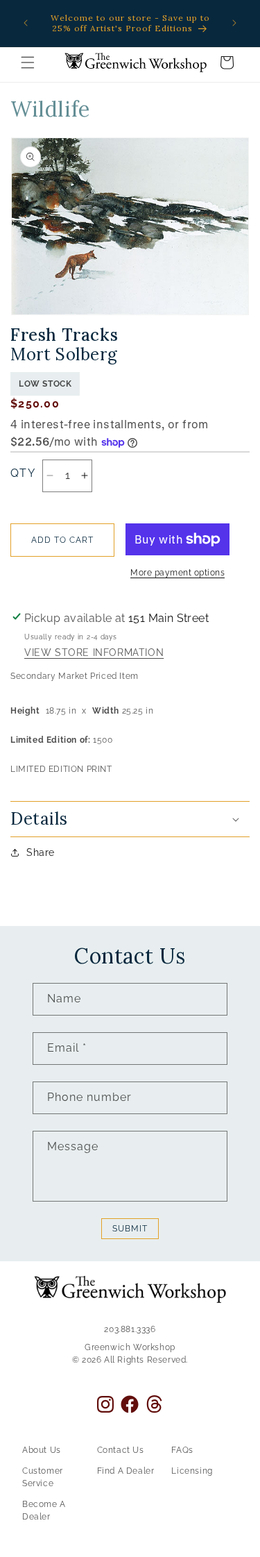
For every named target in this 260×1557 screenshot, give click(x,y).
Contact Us (120, 1450)
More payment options (177, 573)
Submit (130, 1229)
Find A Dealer (126, 1471)
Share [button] (40, 852)
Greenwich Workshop (130, 1347)
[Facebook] (129, 1404)
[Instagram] (105, 1404)
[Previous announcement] (25, 23)
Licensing (191, 1471)
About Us (41, 1450)
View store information (94, 653)
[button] (27, 62)
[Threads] (154, 1403)
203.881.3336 (129, 1329)
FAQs (182, 1450)
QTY (22, 473)
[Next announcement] (234, 23)
